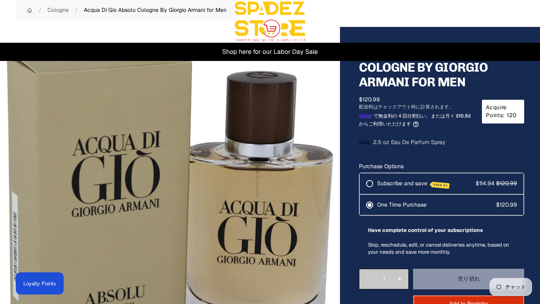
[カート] (515, 21)
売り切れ (469, 278)
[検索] (481, 21)
